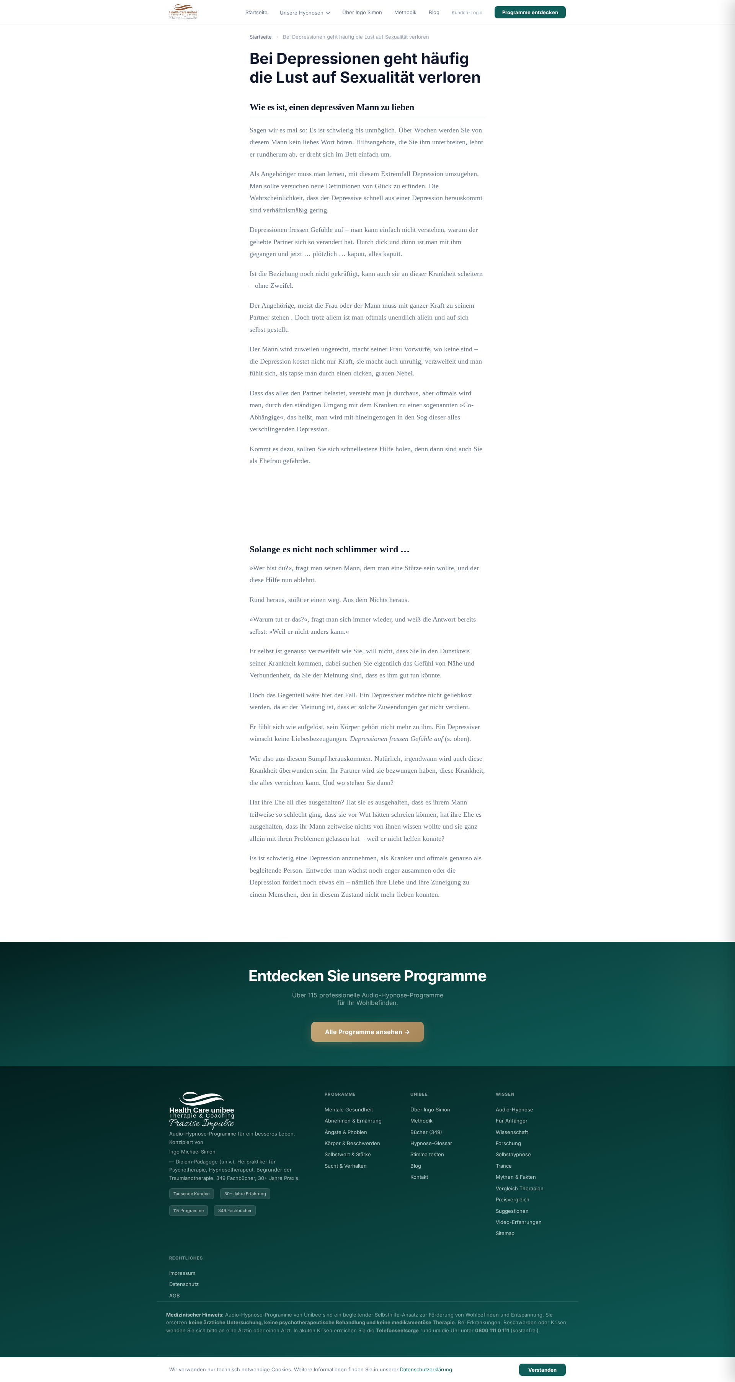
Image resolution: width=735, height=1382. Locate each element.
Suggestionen (512, 1211)
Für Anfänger (512, 1121)
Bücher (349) (426, 1132)
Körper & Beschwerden (352, 1143)
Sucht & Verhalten (346, 1166)
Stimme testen (427, 1154)
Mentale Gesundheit (349, 1109)
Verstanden (542, 1370)
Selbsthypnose (513, 1154)
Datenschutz (184, 1284)
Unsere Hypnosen (302, 13)
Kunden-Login (467, 12)
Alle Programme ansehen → (367, 1032)
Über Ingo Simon (362, 12)
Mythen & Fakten (516, 1177)
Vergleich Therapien (520, 1188)
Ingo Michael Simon (192, 1152)
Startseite (256, 12)
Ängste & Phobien (346, 1132)
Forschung (508, 1143)
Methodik (405, 12)
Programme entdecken (530, 12)
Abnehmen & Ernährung (353, 1121)
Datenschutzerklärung (426, 1369)
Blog (434, 12)
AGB (174, 1295)
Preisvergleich (512, 1199)
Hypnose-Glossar (431, 1143)
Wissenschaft (512, 1132)
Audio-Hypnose (514, 1109)
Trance (504, 1166)
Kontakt (419, 1177)
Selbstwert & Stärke (348, 1154)
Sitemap (505, 1233)
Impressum (182, 1273)
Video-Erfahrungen (519, 1222)
